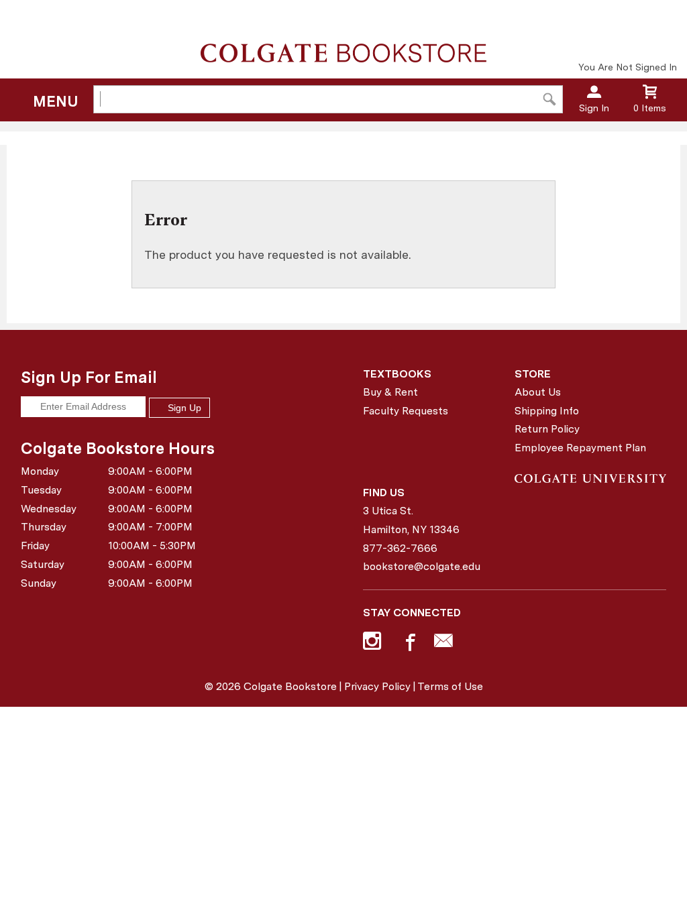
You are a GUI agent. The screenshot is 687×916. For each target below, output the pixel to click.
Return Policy (547, 428)
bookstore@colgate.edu (421, 566)
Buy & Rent (390, 392)
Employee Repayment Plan (580, 447)
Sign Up (183, 407)
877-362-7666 (400, 548)
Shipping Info (547, 410)
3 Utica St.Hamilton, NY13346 (411, 520)
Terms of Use (450, 686)
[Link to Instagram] (373, 644)
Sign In (594, 108)
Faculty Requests (405, 410)
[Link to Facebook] (408, 644)
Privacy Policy (377, 686)
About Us (538, 392)
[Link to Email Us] (443, 644)
